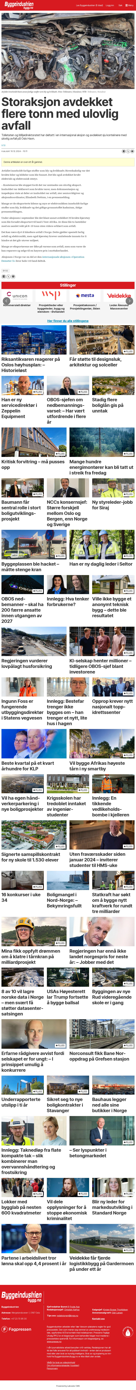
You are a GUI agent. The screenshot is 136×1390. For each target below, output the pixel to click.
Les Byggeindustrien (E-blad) (89, 5)
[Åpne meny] (129, 5)
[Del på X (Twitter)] (128, 151)
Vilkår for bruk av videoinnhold (61, 1362)
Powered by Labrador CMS (68, 1386)
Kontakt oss (98, 1318)
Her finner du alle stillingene (68, 321)
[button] (6, 301)
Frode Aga (75, 1306)
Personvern (52, 1368)
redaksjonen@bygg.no (67, 1315)
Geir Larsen (117, 1312)
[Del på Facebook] (124, 151)
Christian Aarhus (72, 1309)
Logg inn (110, 5)
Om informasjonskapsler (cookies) (63, 1365)
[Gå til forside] (19, 5)
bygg (5, 271)
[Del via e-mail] (132, 151)
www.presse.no (54, 1341)
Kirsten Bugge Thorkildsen (115, 1309)
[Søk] (120, 5)
